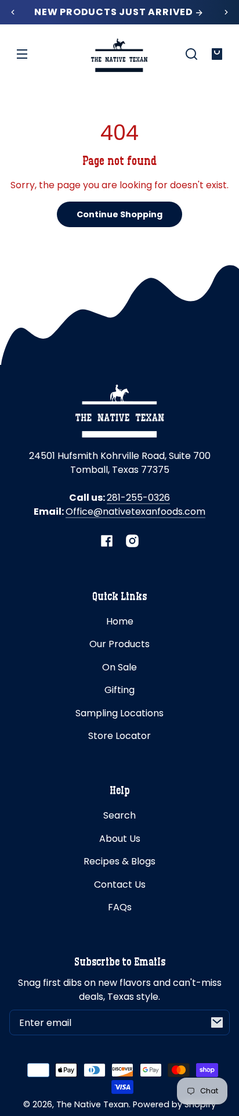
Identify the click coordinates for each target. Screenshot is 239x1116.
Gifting (119, 690)
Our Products (119, 644)
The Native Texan (92, 1104)
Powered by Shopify (174, 1104)
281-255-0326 (138, 497)
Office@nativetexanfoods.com (135, 511)
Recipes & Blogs (119, 861)
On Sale (119, 667)
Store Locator (119, 735)
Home (119, 621)
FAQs (120, 907)
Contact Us (120, 884)
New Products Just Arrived (114, 12)
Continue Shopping (119, 214)
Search (119, 815)
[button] (191, 54)
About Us (119, 838)
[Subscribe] (217, 1022)
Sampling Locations (119, 713)
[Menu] (22, 54)
